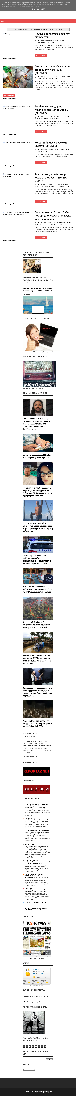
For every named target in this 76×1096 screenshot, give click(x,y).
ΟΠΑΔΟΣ (68, 222)
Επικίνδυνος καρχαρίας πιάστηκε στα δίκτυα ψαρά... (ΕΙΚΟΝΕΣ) (51, 110)
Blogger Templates (46, 1091)
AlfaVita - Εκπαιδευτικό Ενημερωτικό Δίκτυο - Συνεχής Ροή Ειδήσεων (36, 805)
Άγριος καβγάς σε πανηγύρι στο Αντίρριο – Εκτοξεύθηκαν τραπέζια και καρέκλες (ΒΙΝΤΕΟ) (38, 723)
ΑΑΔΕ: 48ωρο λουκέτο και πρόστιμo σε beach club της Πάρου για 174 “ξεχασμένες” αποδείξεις (37, 589)
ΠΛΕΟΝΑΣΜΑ (54, 186)
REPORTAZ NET (29, 844)
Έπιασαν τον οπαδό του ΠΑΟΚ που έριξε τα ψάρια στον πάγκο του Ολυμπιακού (53, 215)
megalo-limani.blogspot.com (34, 874)
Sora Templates (35, 1091)
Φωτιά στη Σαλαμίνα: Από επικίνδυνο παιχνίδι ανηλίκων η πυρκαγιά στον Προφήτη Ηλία (36, 625)
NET (39, 40)
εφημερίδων (41, 958)
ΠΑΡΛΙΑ (69, 77)
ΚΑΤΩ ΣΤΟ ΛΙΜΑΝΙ (45, 186)
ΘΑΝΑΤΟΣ (63, 40)
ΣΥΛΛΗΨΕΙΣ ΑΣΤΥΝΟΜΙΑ (46, 224)
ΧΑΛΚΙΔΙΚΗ (46, 78)
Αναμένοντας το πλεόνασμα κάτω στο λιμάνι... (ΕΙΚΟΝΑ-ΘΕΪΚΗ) (51, 177)
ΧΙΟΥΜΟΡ (62, 186)
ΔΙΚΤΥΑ (60, 117)
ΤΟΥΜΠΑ (56, 224)
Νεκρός (43, 42)
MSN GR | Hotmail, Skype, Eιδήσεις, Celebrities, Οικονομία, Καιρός (36, 908)
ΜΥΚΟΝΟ (67, 149)
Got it (43, 9)
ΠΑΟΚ (36, 224)
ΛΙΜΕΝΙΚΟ (38, 42)
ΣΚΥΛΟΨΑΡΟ (38, 78)
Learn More (35, 9)
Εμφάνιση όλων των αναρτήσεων (51, 29)
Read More (41, 55)
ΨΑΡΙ (56, 78)
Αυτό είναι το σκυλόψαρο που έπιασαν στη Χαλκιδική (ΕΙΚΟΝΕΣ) (52, 70)
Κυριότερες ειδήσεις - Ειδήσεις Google (37, 830)
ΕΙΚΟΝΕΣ (63, 77)
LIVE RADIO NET (30, 818)
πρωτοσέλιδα (34, 958)
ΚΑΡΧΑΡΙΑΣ (44, 118)
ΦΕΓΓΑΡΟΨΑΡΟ (39, 151)
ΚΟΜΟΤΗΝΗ (51, 118)
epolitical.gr (28, 888)
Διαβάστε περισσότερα (9, 58)
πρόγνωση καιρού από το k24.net (36, 985)
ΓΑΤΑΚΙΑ (62, 184)
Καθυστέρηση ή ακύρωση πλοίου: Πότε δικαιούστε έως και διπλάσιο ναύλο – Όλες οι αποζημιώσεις (36, 809)
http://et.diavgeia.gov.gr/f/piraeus (34, 1002)
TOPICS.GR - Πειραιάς (31, 860)
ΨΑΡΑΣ (52, 42)
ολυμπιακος (62, 222)
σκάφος (48, 42)
